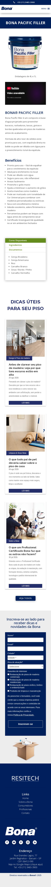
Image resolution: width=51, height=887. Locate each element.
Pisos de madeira (23, 358)
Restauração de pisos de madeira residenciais (24, 681)
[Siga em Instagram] (28, 842)
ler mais (25, 403)
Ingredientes (15, 245)
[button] (43, 8)
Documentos (15, 249)
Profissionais (25, 809)
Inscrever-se (25, 724)
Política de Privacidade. (23, 715)
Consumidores (25, 805)
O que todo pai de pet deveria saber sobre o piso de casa (23, 463)
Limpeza (12, 453)
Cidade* (11, 653)
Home (25, 798)
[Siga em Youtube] (14, 842)
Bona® (33, 875)
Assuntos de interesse (17, 671)
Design (11, 358)
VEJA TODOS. (25, 598)
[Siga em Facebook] (7, 842)
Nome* (11, 635)
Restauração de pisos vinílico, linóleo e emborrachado (25, 686)
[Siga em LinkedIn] (35, 842)
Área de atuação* (15, 662)
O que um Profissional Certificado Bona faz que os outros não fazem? (24, 551)
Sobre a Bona (14, 541)
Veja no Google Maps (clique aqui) (25, 864)
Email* (10, 644)
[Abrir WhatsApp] (45, 881)
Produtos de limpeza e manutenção (25, 691)
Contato (26, 812)
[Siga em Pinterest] (21, 842)
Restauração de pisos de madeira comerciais (24, 675)
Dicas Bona (22, 453)
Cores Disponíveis (18, 240)
